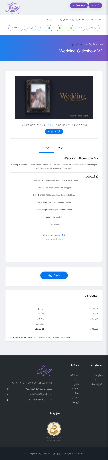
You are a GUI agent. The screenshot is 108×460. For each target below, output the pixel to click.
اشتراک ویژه (91, 20)
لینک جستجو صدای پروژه (54, 235)
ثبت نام (95, 5)
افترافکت (16, 28)
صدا (65, 28)
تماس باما (98, 379)
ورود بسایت (79, 5)
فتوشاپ (78, 28)
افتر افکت (74, 375)
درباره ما (61, 20)
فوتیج (42, 28)
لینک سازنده (54, 131)
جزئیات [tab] (46, 148)
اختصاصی (74, 388)
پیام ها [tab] (61, 148)
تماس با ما (52, 20)
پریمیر (30, 28)
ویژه (54, 28)
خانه (99, 20)
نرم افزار (92, 28)
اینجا (49, 124)
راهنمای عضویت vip (75, 20)
